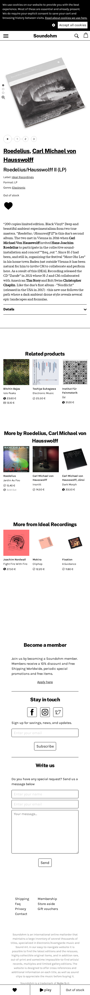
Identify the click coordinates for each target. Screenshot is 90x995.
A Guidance (69, 563)
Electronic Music (43, 393)
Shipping (22, 899)
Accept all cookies (72, 25)
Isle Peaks (9, 393)
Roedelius (16, 150)
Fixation (67, 559)
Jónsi (81, 479)
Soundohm (45, 35)
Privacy (20, 909)
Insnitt (37, 484)
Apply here (45, 682)
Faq (18, 904)
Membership (47, 899)
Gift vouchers (48, 909)
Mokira (37, 559)
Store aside (46, 904)
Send (45, 862)
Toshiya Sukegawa (44, 388)
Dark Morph (69, 484)
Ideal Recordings (23, 177)
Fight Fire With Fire (15, 563)
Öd (64, 397)
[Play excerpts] (7, 139)
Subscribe (45, 746)
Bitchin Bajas (11, 388)
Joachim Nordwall (14, 559)
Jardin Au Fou (11, 480)
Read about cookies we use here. (66, 18)
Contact (21, 914)
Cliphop (37, 563)
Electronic (18, 187)
